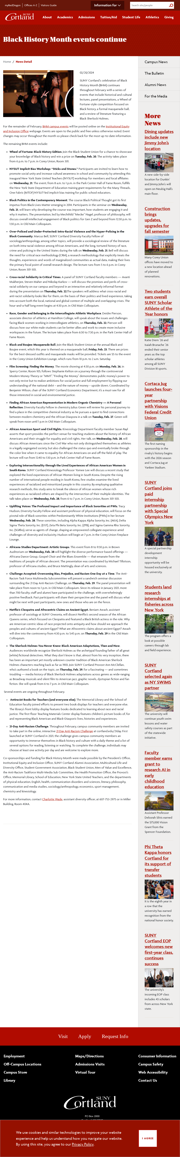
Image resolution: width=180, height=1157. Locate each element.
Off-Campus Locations (22, 1064)
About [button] (47, 17)
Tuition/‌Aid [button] (108, 17)
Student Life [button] (131, 17)
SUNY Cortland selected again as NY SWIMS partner (158, 676)
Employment (14, 1056)
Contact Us (147, 1080)
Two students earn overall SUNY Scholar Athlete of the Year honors (158, 302)
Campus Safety (150, 1064)
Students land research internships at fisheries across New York (159, 598)
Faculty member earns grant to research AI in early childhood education (158, 770)
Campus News (156, 61)
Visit (63, 1036)
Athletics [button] (152, 17)
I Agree (148, 1138)
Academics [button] (65, 17)
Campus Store (15, 1072)
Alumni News (155, 84)
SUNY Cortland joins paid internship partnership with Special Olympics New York (159, 502)
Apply (84, 1036)
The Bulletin (154, 73)
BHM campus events (56, 126)
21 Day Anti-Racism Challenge (74, 731)
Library (9, 1080)
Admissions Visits (90, 1064)
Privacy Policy (83, 1144)
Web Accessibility (153, 1072)
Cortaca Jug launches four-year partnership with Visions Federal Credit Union (158, 400)
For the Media (156, 96)
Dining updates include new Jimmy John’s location (159, 140)
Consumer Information (157, 1056)
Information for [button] (105, 5)
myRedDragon (13, 5)
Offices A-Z (30, 5)
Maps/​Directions (89, 1056)
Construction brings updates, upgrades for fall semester (157, 220)
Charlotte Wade (52, 799)
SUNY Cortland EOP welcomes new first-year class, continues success (159, 949)
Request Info (115, 1036)
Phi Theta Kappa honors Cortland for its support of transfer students (158, 861)
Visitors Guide (49, 5)
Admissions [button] (86, 17)
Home (7, 61)
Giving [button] (169, 17)
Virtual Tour (85, 1072)
